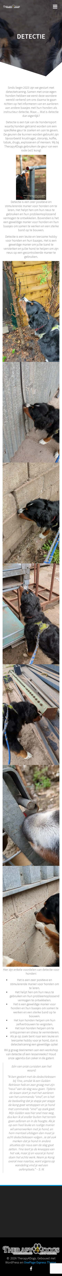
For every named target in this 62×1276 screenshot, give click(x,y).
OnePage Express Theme (40, 1262)
